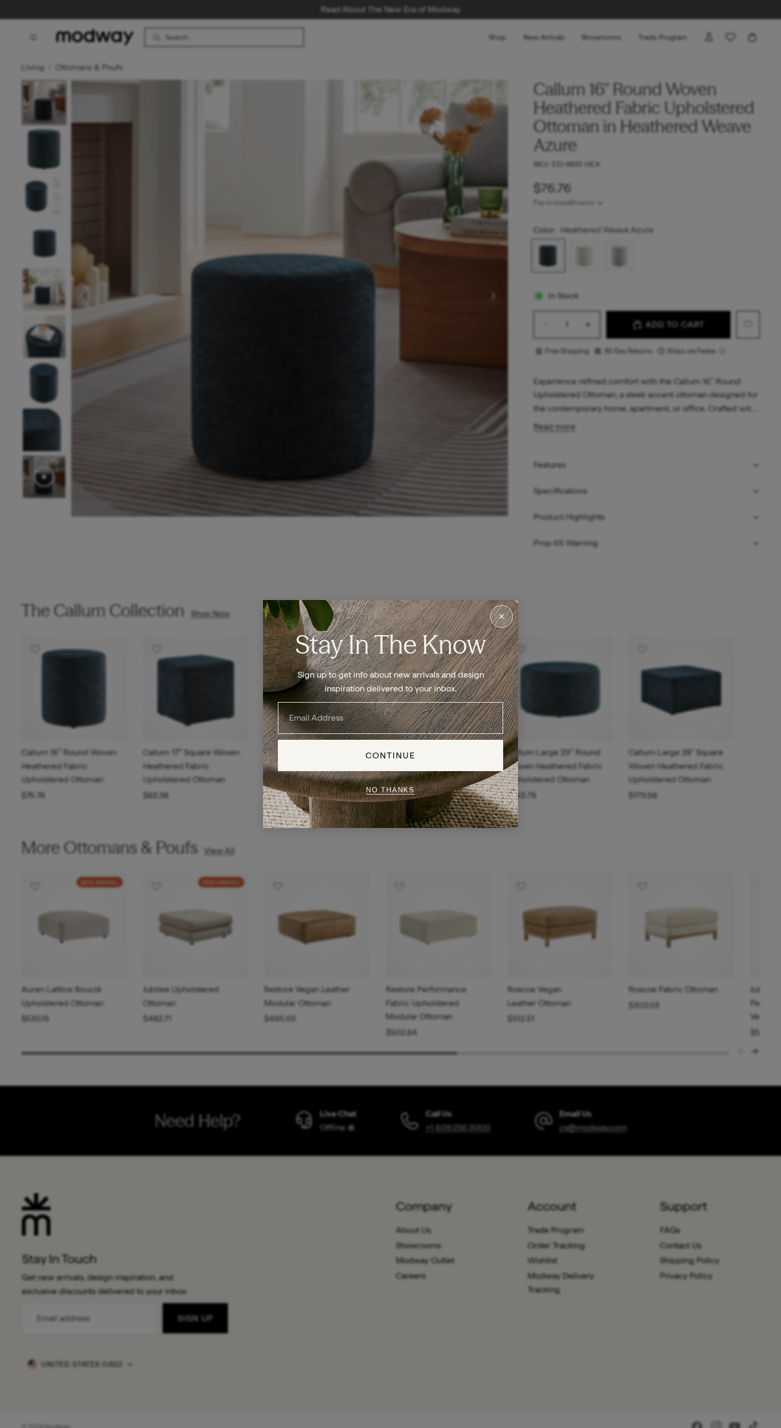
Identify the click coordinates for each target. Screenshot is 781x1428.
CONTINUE (391, 755)
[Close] (501, 616)
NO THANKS (390, 789)
